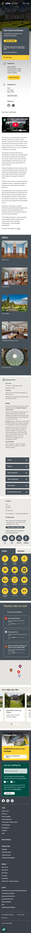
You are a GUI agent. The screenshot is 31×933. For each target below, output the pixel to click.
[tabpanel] (15, 707)
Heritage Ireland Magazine (8, 907)
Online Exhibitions (6, 901)
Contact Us (5, 917)
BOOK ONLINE (10, 41)
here (19, 228)
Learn (4, 887)
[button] (20, 666)
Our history (5, 872)
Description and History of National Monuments (14, 890)
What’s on (4, 813)
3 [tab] (17, 724)
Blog (3, 904)
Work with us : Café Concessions (10, 881)
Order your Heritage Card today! (13, 756)
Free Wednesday (6, 825)
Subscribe (8, 793)
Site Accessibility (6, 816)
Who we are (5, 870)
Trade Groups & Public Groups (9, 822)
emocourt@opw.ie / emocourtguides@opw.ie (17, 513)
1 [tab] (11, 724)
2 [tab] (14, 724)
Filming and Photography (8, 857)
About (4, 864)
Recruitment (6, 839)
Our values (4, 875)
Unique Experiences (7, 819)
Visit (3, 808)
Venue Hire (6, 846)
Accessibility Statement (8, 914)
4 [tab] (19, 724)
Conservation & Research (8, 893)
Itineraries (4, 830)
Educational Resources (7, 899)
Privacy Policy (17, 789)
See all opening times (10, 52)
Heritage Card (5, 827)
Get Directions (12, 95)
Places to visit (5, 811)
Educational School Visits (8, 896)
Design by (7, 923)
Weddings (4, 849)
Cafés (3, 833)
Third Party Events (6, 852)
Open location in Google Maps (15, 527)
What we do (5, 867)
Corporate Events (6, 855)
